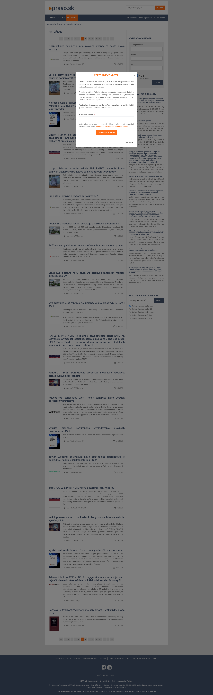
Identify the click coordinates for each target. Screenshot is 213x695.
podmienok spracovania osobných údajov (112, 126)
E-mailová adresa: (87, 115)
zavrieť (129, 143)
